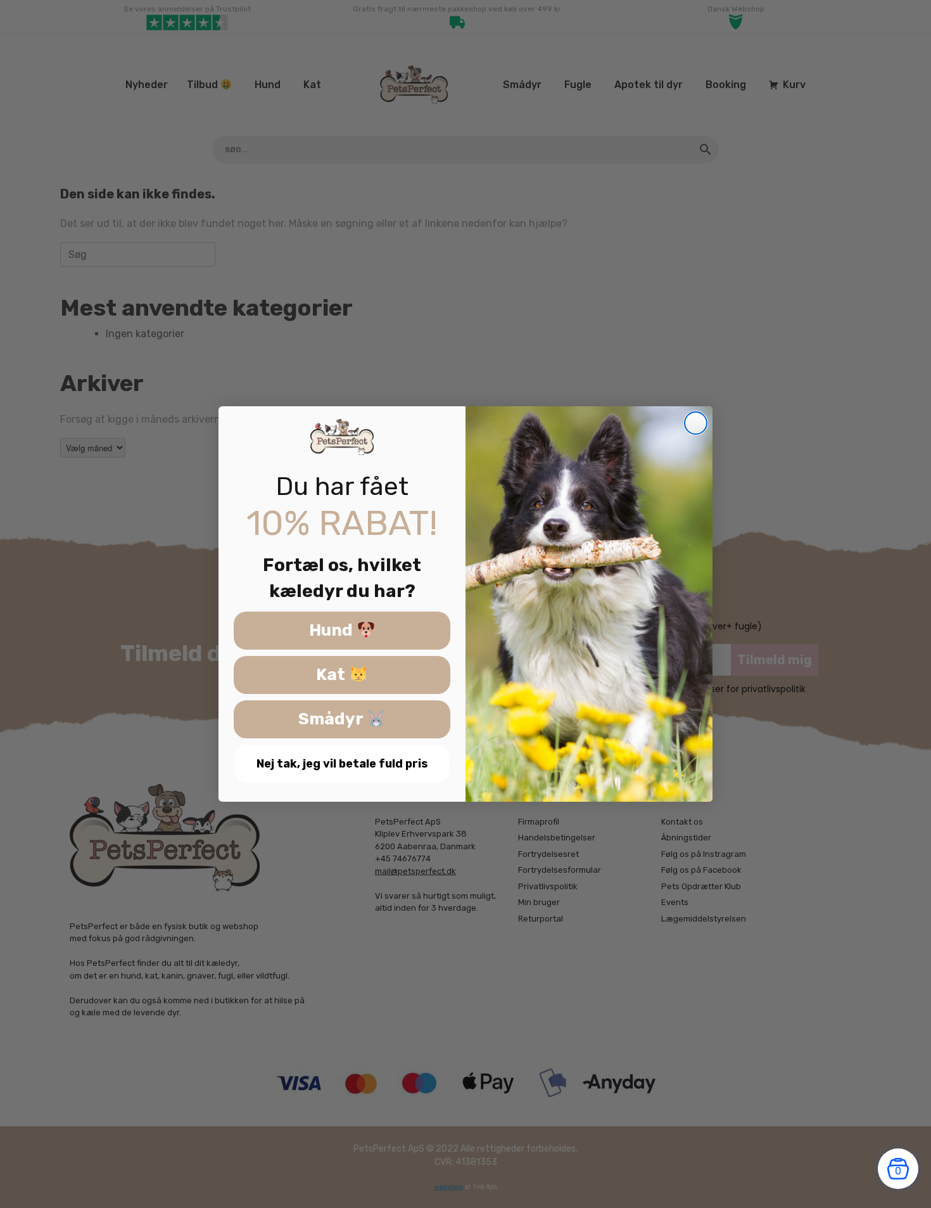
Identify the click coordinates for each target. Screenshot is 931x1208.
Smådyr (332, 719)
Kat (332, 675)
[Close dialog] (695, 423)
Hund (333, 631)
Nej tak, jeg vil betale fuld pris (342, 764)
